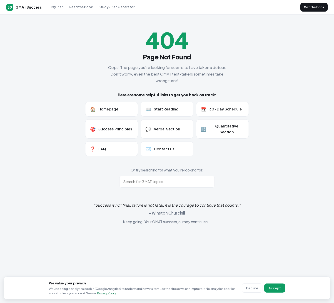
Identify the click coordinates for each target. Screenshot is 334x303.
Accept (275, 288)
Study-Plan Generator (117, 7)
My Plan (57, 7)
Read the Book (81, 7)
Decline (252, 288)
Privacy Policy (106, 293)
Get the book (314, 7)
